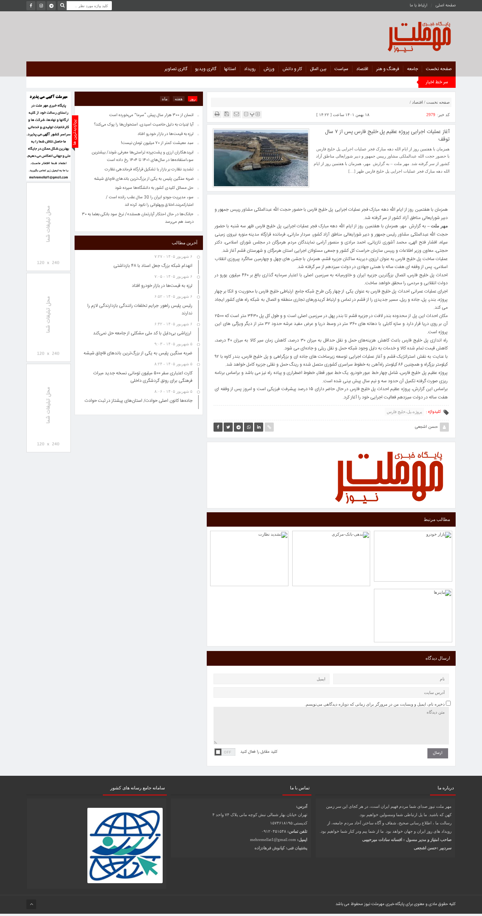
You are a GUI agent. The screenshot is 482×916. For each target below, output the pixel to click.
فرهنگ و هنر (387, 69)
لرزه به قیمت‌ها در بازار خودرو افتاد (413, 541)
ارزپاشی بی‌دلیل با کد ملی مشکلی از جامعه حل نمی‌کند (331, 540)
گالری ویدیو (205, 69)
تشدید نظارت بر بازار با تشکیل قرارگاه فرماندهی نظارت (249, 540)
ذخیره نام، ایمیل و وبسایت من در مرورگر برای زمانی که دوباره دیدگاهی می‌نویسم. (375, 704)
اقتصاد (362, 69)
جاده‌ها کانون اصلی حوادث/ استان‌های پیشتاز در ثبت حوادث (138, 400)
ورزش (269, 69)
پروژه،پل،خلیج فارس (404, 411)
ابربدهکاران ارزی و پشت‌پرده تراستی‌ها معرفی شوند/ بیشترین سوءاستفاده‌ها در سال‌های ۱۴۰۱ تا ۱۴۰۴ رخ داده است (143, 156)
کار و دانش (292, 69)
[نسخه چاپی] (217, 114)
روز (192, 99)
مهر (404, 226)
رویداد (250, 69)
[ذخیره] (226, 114)
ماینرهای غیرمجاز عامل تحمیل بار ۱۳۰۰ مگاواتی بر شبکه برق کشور (413, 597)
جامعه (412, 69)
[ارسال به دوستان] (236, 114)
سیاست (341, 69)
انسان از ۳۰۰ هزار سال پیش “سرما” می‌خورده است (151, 115)
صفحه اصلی (446, 5)
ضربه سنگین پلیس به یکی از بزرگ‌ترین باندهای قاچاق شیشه (144, 179)
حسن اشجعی (426, 427)
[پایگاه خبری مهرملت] (385, 35)
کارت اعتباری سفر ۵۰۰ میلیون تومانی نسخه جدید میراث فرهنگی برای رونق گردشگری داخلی (142, 376)
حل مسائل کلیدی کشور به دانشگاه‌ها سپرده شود (154, 188)
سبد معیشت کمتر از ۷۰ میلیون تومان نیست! (157, 143)
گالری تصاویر (176, 69)
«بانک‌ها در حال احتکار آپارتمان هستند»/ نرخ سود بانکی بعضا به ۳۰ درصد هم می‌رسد (138, 218)
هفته (179, 99)
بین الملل (318, 69)
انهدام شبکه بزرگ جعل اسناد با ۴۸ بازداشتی (152, 266)
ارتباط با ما (418, 5)
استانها (230, 69)
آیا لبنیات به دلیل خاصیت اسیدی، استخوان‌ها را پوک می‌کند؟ (144, 124)
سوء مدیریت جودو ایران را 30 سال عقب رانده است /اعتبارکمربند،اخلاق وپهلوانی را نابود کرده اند (150, 201)
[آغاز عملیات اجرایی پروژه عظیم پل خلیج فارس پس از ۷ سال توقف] (261, 157)
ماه (165, 99)
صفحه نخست (439, 69)
